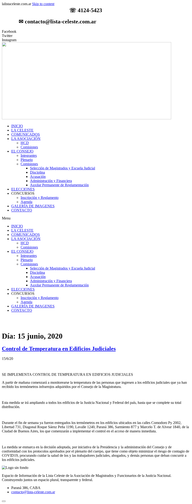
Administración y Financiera (51, 181)
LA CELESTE (22, 130)
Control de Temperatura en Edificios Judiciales (59, 349)
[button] (96, 218)
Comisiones (29, 147)
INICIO (17, 126)
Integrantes (29, 155)
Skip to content (43, 4)
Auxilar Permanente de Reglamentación (59, 185)
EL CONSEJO (22, 151)
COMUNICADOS (25, 134)
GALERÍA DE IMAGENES (33, 206)
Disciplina (37, 172)
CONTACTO (21, 210)
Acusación (38, 177)
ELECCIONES (23, 189)
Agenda (26, 202)
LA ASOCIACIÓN (26, 139)
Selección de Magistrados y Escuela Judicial (62, 168)
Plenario (27, 160)
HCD (25, 143)
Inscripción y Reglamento (40, 198)
